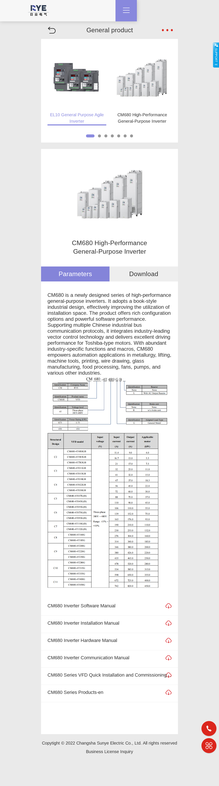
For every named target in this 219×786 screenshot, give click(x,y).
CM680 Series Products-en (75, 692)
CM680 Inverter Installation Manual (83, 623)
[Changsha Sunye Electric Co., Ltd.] (38, 8)
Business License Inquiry (109, 751)
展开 (216, 55)
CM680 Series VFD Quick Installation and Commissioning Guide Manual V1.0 (109, 675)
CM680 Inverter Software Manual (81, 605)
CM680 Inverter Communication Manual (88, 657)
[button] (90, 135)
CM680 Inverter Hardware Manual (82, 640)
